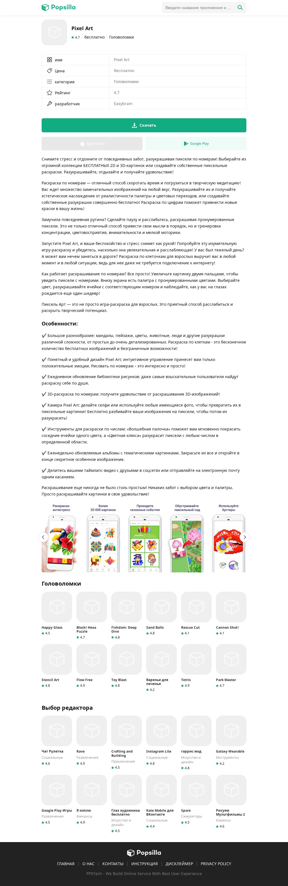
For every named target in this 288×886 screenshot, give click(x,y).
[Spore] (196, 800)
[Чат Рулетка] (57, 741)
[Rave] (91, 741)
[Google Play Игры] (57, 800)
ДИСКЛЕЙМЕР (179, 863)
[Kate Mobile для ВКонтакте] (161, 802)
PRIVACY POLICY (216, 863)
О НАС (88, 863)
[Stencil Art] (57, 666)
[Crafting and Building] (126, 743)
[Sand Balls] (161, 613)
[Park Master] (231, 666)
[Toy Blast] (126, 666)
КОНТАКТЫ (112, 863)
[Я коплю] (91, 800)
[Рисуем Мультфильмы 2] (231, 802)
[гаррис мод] (196, 743)
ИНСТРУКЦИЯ (144, 863)
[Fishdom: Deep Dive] (126, 616)
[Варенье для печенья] (161, 668)
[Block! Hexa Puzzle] (91, 616)
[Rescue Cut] (196, 613)
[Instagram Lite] (161, 741)
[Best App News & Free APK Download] (58, 7)
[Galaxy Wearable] (231, 741)
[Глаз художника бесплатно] (126, 804)
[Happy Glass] (57, 613)
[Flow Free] (91, 666)
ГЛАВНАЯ (66, 863)
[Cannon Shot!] (231, 613)
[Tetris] (196, 666)
